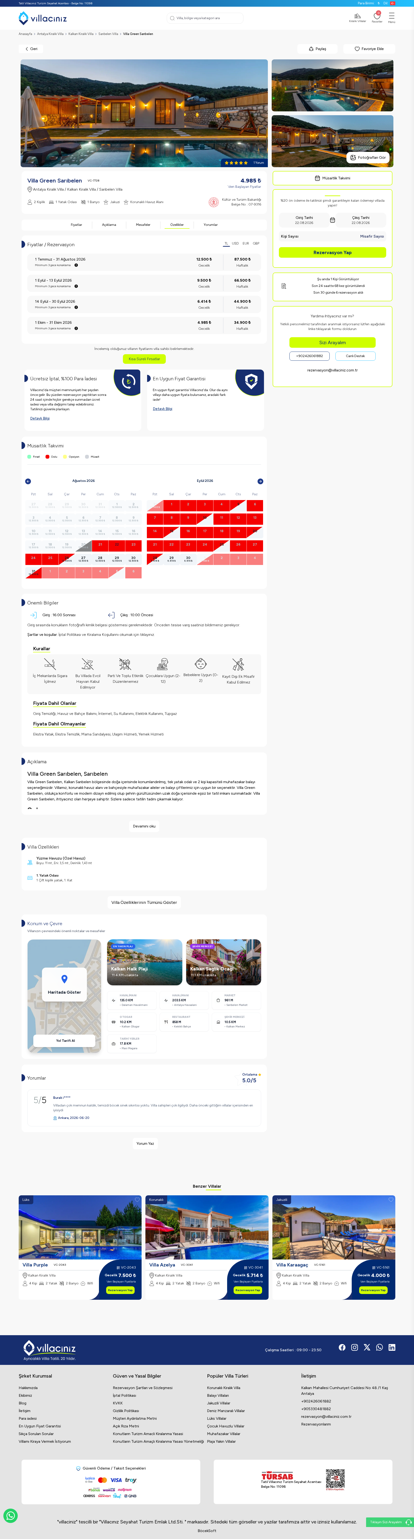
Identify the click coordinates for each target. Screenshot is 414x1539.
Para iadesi (28, 1418)
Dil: (386, 3)
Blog (22, 1403)
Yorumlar (211, 225)
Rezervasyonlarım (316, 1424)
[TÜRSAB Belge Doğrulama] (291, 1475)
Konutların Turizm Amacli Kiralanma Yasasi (148, 1433)
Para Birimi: (369, 3)
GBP (256, 243)
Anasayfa (25, 34)
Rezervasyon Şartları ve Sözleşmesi (142, 1387)
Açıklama (109, 225)
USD (235, 243)
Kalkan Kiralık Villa (81, 34)
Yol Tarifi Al (65, 1041)
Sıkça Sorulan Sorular (36, 1433)
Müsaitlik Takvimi (336, 178)
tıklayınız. (147, 634)
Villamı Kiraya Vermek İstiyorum (45, 1441)
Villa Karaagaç (292, 1265)
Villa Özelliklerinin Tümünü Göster (144, 902)
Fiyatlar (76, 225)
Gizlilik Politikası (126, 1410)
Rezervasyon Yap (332, 252)
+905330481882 (316, 1409)
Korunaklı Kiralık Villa (223, 1387)
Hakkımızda (28, 1387)
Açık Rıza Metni (126, 1426)
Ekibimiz (25, 1395)
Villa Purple (35, 1265)
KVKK (118, 1403)
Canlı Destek (355, 356)
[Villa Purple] (80, 1227)
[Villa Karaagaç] (333, 1227)
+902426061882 (309, 356)
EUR (246, 243)
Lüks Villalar (216, 1418)
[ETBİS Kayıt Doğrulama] (335, 1480)
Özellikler (177, 225)
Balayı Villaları (218, 1395)
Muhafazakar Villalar (223, 1433)
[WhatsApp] (10, 1516)
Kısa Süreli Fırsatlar (144, 359)
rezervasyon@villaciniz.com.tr (332, 370)
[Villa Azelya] (206, 1227)
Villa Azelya (162, 1265)
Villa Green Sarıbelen (138, 34)
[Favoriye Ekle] (137, 1199)
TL (226, 243)
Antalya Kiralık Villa (50, 34)
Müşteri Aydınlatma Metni (135, 1418)
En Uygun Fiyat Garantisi (40, 1426)
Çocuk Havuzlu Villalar (225, 1426)
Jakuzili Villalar (218, 1403)
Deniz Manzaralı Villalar (226, 1410)
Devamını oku (144, 826)
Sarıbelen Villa (108, 34)
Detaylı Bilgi (40, 418)
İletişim (24, 1410)
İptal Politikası (124, 1395)
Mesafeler (143, 225)
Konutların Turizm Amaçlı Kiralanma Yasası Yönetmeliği (158, 1441)
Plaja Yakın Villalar (221, 1441)
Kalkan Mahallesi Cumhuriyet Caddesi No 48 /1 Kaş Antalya (344, 1390)
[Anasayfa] (43, 18)
